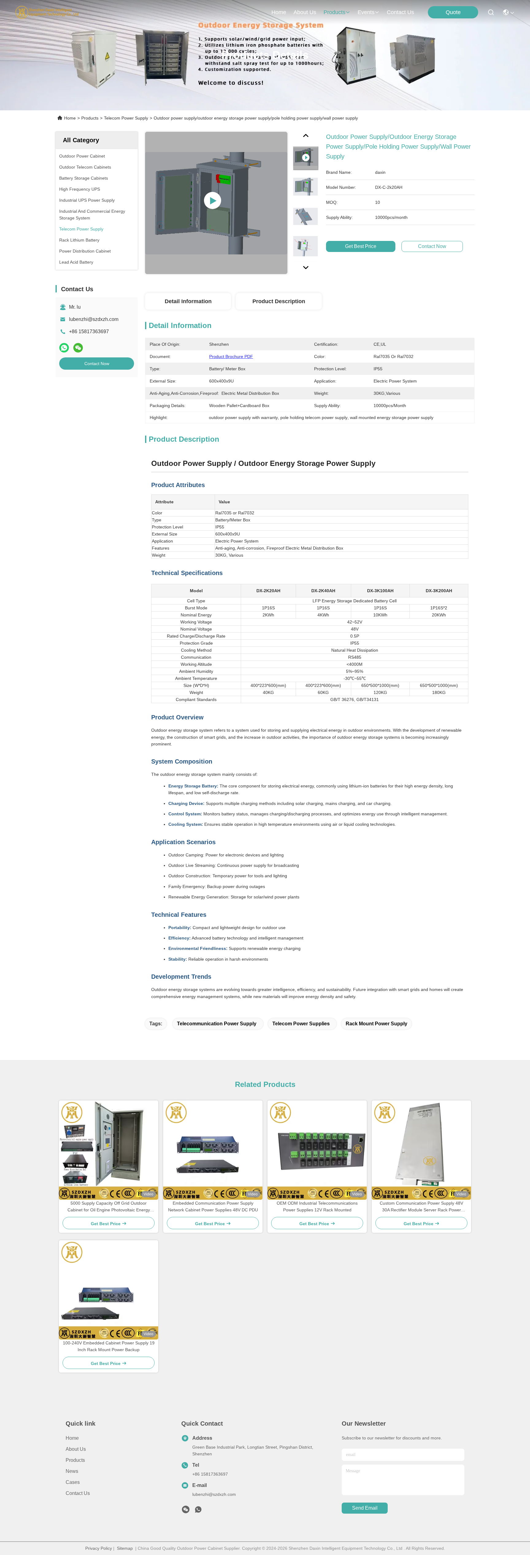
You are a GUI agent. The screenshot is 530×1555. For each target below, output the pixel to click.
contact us (400, 12)
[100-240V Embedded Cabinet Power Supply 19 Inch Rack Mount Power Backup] (108, 1290)
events (366, 12)
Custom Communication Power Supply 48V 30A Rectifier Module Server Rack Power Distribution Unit (421, 1207)
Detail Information (188, 301)
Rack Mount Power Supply (376, 1023)
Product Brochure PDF (231, 356)
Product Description (278, 301)
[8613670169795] (198, 1511)
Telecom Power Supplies (301, 1023)
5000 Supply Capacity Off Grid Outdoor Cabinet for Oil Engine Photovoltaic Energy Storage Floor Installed (108, 1207)
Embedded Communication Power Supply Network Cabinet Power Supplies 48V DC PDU (213, 1206)
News (72, 1471)
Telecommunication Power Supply (216, 1023)
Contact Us (78, 1493)
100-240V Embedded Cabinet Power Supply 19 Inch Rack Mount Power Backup (109, 1346)
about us (305, 12)
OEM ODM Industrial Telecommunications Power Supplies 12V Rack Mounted (317, 1206)
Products (89, 118)
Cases (73, 1482)
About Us (76, 1449)
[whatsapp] (64, 347)
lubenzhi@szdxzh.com (93, 319)
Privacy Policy (98, 1548)
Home (278, 12)
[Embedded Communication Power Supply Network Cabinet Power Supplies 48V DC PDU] (213, 1150)
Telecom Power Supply (126, 118)
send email (365, 1508)
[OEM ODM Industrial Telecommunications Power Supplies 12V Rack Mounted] (317, 1150)
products (334, 12)
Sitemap (125, 1548)
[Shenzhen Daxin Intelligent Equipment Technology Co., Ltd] (47, 12)
